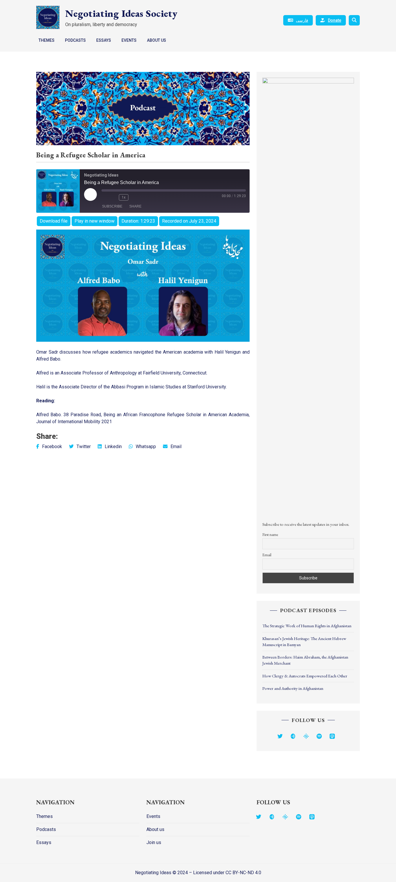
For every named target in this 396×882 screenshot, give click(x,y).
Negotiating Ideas (153, 872)
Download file (54, 221)
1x (124, 197)
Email (266, 554)
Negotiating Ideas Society (121, 13)
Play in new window (95, 221)
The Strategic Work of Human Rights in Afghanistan (306, 625)
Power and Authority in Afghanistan (292, 688)
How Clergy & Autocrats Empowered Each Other (304, 676)
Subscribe (112, 206)
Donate (334, 20)
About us (156, 40)
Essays (103, 40)
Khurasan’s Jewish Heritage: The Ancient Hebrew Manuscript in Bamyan (304, 641)
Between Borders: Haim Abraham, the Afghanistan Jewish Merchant (305, 660)
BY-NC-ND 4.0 (246, 872)
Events (129, 40)
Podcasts (75, 40)
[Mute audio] (104, 197)
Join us (153, 842)
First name (270, 534)
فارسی (302, 20)
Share (135, 206)
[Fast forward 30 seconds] (134, 197)
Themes (47, 40)
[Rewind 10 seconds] (113, 197)
